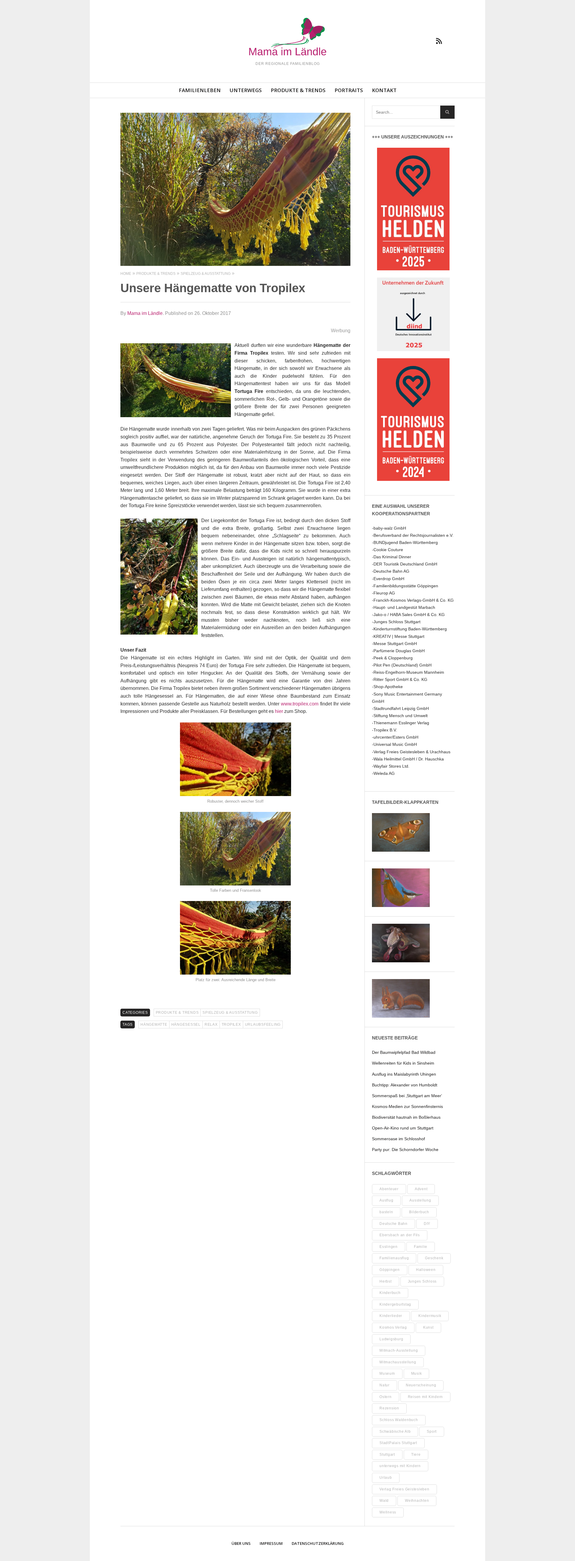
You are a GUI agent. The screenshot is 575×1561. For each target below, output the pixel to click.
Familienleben (200, 90)
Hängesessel (186, 1024)
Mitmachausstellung (397, 1362)
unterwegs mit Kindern (400, 1466)
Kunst (428, 1327)
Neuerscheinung (421, 1385)
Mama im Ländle (145, 313)
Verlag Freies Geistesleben (404, 1489)
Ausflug (386, 1200)
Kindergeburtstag (395, 1304)
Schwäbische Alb (395, 1431)
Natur (384, 1385)
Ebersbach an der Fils (399, 1235)
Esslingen (388, 1247)
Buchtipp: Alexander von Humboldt (404, 1085)
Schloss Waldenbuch (398, 1420)
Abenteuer (389, 1189)
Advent (421, 1189)
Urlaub (385, 1477)
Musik (416, 1373)
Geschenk (434, 1258)
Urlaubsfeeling (263, 1024)
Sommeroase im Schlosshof (398, 1138)
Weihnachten (417, 1501)
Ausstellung (420, 1200)
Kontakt (384, 90)
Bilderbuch (419, 1212)
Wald (384, 1501)
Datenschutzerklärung (318, 1543)
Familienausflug (394, 1258)
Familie (420, 1247)
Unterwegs (246, 90)
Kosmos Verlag (393, 1327)
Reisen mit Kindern (425, 1397)
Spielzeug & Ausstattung (230, 1012)
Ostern (385, 1397)
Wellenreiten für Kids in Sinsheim (403, 1063)
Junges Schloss (422, 1281)
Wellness (387, 1512)
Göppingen (389, 1270)
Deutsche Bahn (393, 1224)
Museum (387, 1373)
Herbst (385, 1281)
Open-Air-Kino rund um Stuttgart (402, 1128)
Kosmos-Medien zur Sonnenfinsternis (407, 1106)
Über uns (241, 1543)
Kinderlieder (390, 1316)
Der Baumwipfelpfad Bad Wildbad (403, 1052)
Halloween (426, 1270)
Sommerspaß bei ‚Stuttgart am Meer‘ (407, 1095)
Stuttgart (387, 1454)
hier (279, 711)
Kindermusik (429, 1316)
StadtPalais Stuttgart (398, 1443)
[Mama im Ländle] (287, 37)
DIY (427, 1224)
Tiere (416, 1454)
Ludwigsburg (391, 1339)
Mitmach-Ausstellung (398, 1350)
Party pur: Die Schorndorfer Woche (405, 1149)
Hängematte (153, 1024)
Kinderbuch (390, 1293)
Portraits (349, 90)
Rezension (389, 1408)
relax (211, 1024)
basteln (386, 1212)
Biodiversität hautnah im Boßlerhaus (406, 1117)
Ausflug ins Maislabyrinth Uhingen (404, 1074)
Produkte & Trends (298, 90)
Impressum (271, 1543)
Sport (432, 1431)
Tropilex (231, 1024)
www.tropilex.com (299, 703)
